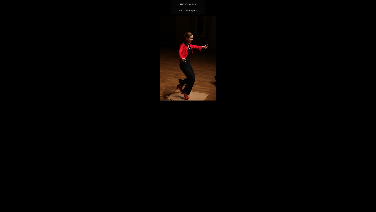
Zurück (188, 11)
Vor (195, 11)
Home (181, 11)
